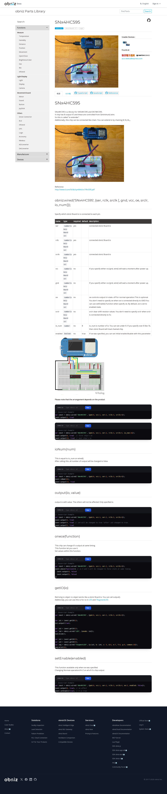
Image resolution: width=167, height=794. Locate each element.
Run (88, 408)
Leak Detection (36, 729)
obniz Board (62, 734)
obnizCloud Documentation (122, 729)
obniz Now (89, 729)
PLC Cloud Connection (39, 738)
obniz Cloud (90, 725)
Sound (21, 100)
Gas (20, 64)
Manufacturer (23, 154)
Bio (20, 68)
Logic (21, 133)
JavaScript (97, 93)
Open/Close (23, 56)
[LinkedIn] (30, 779)
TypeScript (82, 93)
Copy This (146, 413)
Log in (141, 725)
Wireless (22, 140)
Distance (22, 44)
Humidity (22, 40)
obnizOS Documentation (121, 734)
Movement (23, 52)
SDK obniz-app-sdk (119, 750)
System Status (145, 729)
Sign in (155, 3)
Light (21, 80)
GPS (20, 129)
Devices (20, 159)
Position (22, 48)
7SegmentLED (102, 600)
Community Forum (120, 767)
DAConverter (24, 148)
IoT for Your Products (39, 742)
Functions (21, 27)
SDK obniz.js (116, 746)
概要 (58, 93)
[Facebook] (26, 779)
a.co (123, 58)
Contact (7, 733)
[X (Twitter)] (21, 779)
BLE (20, 121)
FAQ (114, 763)
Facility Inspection (37, 725)
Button (21, 104)
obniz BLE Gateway (65, 729)
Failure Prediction (37, 734)
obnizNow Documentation (121, 725)
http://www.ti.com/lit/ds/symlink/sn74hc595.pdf (75, 189)
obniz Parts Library (30, 11)
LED (90, 600)
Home (7, 721)
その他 (68, 93)
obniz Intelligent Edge (66, 725)
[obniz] (11, 779)
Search (148, 11)
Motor (21, 97)
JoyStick (22, 108)
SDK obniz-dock (118, 754)
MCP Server (116, 738)
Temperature (24, 36)
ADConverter (24, 144)
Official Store (144, 721)
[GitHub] (149, 20)
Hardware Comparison (66, 738)
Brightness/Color (25, 60)
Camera (22, 88)
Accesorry (22, 136)
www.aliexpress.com (133, 58)
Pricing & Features (91, 734)
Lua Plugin (116, 742)
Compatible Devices (65, 742)
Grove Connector (25, 117)
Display (21, 84)
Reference (113, 93)
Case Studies (9, 725)
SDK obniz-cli (117, 759)
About (8, 729)
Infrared (22, 72)
